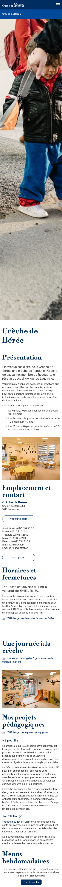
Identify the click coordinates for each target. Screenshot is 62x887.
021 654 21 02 (15, 534)
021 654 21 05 (16, 541)
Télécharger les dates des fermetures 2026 (30, 618)
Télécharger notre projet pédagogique (27, 732)
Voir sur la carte (18, 518)
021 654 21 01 (14, 531)
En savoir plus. (37, 875)
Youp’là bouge (11, 821)
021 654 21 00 (18, 528)
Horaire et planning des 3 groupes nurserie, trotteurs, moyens (28, 660)
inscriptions (18, 557)
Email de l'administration (15, 547)
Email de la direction (13, 544)
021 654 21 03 (14, 537)
